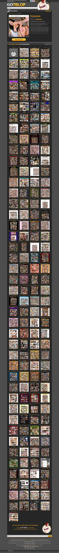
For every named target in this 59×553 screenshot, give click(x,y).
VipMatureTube (46, 317)
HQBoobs (35, 285)
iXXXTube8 (25, 479)
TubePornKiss (35, 414)
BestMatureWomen (46, 393)
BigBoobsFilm (46, 339)
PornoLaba (46, 436)
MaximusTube (46, 382)
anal (31, 537)
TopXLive (45, 252)
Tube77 (14, 47)
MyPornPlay (35, 468)
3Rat (14, 69)
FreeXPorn (35, 457)
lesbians (44, 537)
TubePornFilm (46, 285)
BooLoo (46, 198)
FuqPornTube (46, 468)
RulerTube (45, 166)
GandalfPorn (35, 69)
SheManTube (25, 274)
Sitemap (21, 546)
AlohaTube (24, 198)
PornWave (46, 457)
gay (13, 537)
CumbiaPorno (24, 69)
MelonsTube (14, 360)
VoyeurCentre (46, 414)
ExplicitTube (25, 101)
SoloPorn (24, 177)
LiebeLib (14, 436)
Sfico (46, 209)
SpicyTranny (46, 177)
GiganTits (24, 231)
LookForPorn (35, 101)
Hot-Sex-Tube (35, 58)
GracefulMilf (35, 328)
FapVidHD (45, 274)
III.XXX (14, 479)
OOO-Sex (35, 47)
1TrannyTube (14, 371)
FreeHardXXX (46, 479)
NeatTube (45, 371)
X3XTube (14, 468)
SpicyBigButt (14, 177)
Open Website (19, 39)
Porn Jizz (45, 101)
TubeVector (14, 382)
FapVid (35, 209)
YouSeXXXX (25, 457)
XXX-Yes (46, 306)
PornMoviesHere (14, 414)
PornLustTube (24, 166)
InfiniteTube (14, 220)
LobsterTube (14, 155)
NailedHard (25, 360)
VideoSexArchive (24, 436)
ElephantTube (35, 177)
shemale (8, 537)
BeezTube (35, 360)
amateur (18, 537)
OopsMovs (14, 166)
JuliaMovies (25, 490)
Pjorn (46, 220)
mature (11, 537)
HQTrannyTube (35, 339)
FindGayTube (35, 382)
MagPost (45, 155)
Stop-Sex (35, 80)
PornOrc (24, 80)
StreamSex (46, 360)
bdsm (37, 537)
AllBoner (45, 123)
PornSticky (14, 328)
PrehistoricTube (35, 371)
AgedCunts (25, 393)
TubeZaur (14, 274)
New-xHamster (45, 69)
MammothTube (24, 252)
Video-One (45, 58)
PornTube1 (45, 80)
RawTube (35, 166)
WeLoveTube (14, 425)
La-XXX (25, 317)
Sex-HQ (35, 112)
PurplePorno (14, 80)
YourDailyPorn (46, 425)
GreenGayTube (45, 231)
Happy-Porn (14, 112)
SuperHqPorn (46, 112)
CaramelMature (24, 306)
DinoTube (35, 198)
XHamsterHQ (14, 198)
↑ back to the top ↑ (10, 550)
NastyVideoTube (24, 339)
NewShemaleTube (25, 382)
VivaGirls (35, 306)
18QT (24, 58)
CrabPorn (35, 263)
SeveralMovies (35, 490)
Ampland (46, 328)
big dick (39, 537)
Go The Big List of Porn (27, 539)
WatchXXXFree (25, 414)
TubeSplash (25, 285)
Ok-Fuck (25, 328)
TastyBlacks (46, 263)
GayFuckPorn (14, 252)
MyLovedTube (14, 339)
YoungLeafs (35, 425)
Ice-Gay (35, 220)
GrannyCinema (25, 371)
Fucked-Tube (14, 306)
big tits (15, 537)
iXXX (45, 47)
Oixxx (35, 479)
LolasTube (24, 155)
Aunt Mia (35, 393)
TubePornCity (46, 490)
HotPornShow (14, 123)
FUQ (24, 47)
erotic (41, 537)
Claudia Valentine (14, 231)
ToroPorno (14, 58)
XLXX (14, 490)
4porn (25, 112)
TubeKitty (35, 231)
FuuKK (25, 468)
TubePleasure (35, 274)
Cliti (24, 220)
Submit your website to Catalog (29, 545)
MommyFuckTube (35, 317)
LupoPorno (14, 263)
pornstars (20, 537)
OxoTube (35, 252)
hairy (35, 537)
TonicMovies (14, 209)
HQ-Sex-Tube (25, 123)
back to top (48, 44)
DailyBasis (14, 317)
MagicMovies (35, 155)
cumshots (26, 537)
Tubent (25, 209)
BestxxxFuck (14, 457)
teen (33, 537)
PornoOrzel (35, 123)
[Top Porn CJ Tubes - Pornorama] (38, 19)
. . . (46, 537)
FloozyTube (14, 285)
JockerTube (24, 263)
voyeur (29, 537)
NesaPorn (35, 436)
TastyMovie (25, 425)
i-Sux (14, 101)
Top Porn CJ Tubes (14, 44)
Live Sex (47, 11)
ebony (24, 537)
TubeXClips (14, 393)
